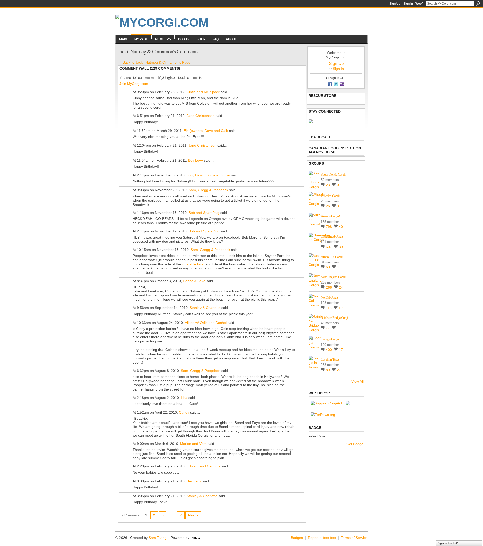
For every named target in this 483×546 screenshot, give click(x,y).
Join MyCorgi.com (133, 84)
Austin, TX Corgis (332, 256)
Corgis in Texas (330, 359)
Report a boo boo (322, 538)
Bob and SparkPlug (204, 213)
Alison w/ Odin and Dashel (206, 323)
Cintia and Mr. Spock (203, 92)
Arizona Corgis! (330, 216)
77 (328, 328)
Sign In (338, 69)
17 (341, 350)
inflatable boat (193, 264)
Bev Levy (195, 160)
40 (341, 227)
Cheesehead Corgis (332, 236)
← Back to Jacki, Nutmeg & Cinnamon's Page (154, 62)
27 (339, 370)
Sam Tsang (158, 538)
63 (328, 267)
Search (478, 3)
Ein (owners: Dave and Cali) (206, 131)
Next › (193, 515)
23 (328, 185)
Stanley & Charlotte (205, 308)
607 (329, 247)
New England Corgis (333, 276)
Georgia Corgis (330, 339)
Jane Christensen (201, 116)
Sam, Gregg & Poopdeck (208, 190)
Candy (184, 412)
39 (341, 247)
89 (328, 370)
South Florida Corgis (333, 174)
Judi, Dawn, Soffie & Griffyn (208, 175)
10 (341, 308)
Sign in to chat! (448, 543)
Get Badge (355, 444)
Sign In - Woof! (413, 3)
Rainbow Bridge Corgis (335, 317)
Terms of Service (354, 538)
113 (329, 308)
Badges (297, 538)
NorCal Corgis (329, 297)
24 (341, 287)
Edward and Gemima (203, 466)
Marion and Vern (193, 444)
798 (329, 227)
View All (357, 381)
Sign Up (394, 3)
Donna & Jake (194, 281)
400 (329, 350)
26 (328, 206)
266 (329, 287)
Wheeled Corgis (330, 195)
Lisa (184, 398)
